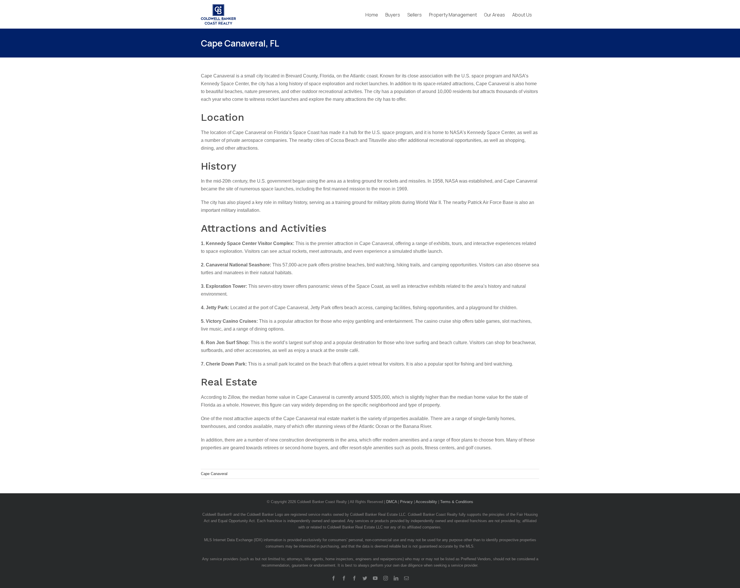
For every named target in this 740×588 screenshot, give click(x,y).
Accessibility (426, 502)
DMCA (391, 502)
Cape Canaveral (214, 474)
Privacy (406, 502)
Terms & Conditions (456, 502)
